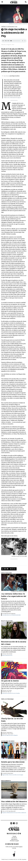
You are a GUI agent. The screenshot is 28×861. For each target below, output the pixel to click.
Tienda (14, 836)
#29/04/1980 (18, 615)
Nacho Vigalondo (11, 613)
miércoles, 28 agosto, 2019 (7, 44)
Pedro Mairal (10, 773)
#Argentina (4, 774)
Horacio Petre (10, 733)
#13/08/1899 (13, 615)
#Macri (7, 774)
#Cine (3, 615)
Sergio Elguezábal (11, 811)
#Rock (12, 735)
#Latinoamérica (5, 693)
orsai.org (14, 848)
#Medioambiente (10, 812)
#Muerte (3, 655)
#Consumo (16, 812)
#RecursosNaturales (22, 812)
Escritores (14, 837)
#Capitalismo (4, 812)
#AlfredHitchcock (7, 615)
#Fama (9, 735)
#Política (9, 693)
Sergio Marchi (9, 732)
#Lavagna (21, 774)
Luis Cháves (9, 690)
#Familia (7, 655)
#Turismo (13, 693)
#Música (3, 735)
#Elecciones (17, 774)
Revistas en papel (14, 840)
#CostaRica (18, 693)
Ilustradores (14, 839)
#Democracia (11, 774)
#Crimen (10, 655)
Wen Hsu (9, 691)
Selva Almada (9, 653)
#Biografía (16, 735)
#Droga (6, 735)
